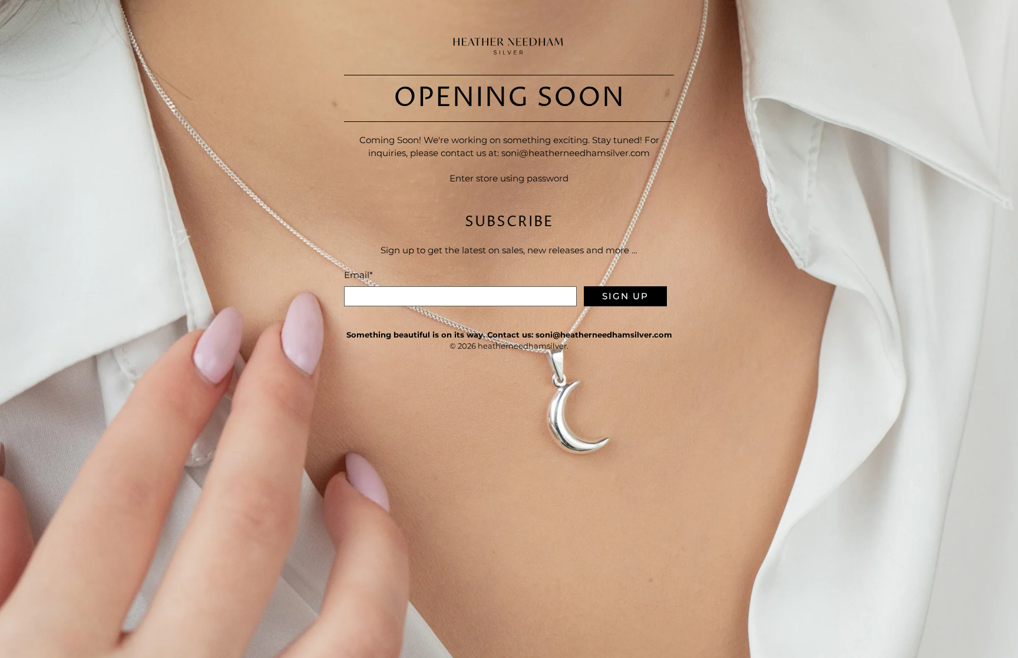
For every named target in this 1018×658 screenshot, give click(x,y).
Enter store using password (509, 178)
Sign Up (625, 296)
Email (358, 274)
